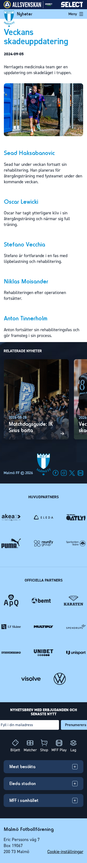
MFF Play (58, 749)
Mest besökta (22, 766)
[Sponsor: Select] (72, 6)
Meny (72, 13)
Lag (73, 749)
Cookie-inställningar (65, 852)
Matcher (30, 749)
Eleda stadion (22, 783)
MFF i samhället (23, 800)
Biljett (15, 749)
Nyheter (24, 14)
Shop (44, 749)
